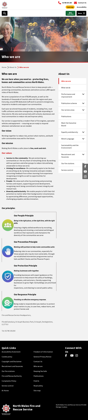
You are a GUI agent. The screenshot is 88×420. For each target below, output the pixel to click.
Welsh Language (67, 139)
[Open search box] (4, 13)
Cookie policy (7, 357)
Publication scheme (69, 103)
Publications (66, 116)
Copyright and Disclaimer (12, 361)
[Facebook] (67, 355)
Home (4, 67)
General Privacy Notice (42, 357)
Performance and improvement (68, 95)
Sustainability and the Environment (69, 146)
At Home (5, 390)
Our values (7, 153)
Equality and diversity (69, 132)
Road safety (38, 386)
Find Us (36, 381)
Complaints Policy (9, 381)
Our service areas (67, 110)
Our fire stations (67, 163)
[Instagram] (77, 355)
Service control (67, 170)
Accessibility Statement (11, 352)
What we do (65, 87)
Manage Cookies (61, 407)
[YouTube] (72, 355)
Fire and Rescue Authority (12, 376)
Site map (37, 390)
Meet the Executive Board (68, 124)
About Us (12, 67)
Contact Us (38, 361)
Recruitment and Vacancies (68, 155)
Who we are (66, 81)
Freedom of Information (43, 352)
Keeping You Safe (40, 371)
